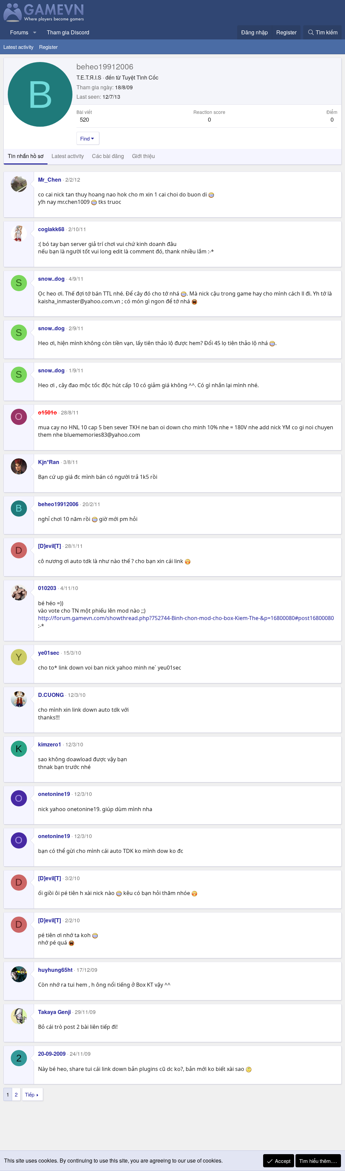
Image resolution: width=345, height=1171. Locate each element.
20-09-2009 (52, 1053)
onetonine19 (54, 794)
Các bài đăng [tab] (108, 156)
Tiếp (29, 1094)
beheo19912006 (58, 504)
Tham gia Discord (68, 32)
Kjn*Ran (48, 462)
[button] (34, 32)
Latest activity (18, 46)
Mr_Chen (49, 179)
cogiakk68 (51, 229)
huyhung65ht (55, 970)
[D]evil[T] (49, 546)
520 (84, 119)
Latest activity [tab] (68, 156)
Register (48, 46)
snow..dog (51, 278)
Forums (19, 32)
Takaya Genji (54, 1012)
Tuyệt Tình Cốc (140, 77)
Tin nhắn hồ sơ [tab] (25, 156)
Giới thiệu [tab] (143, 156)
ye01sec (48, 652)
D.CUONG (51, 695)
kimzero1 (49, 744)
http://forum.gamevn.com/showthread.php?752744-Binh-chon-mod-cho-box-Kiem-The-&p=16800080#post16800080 (186, 618)
